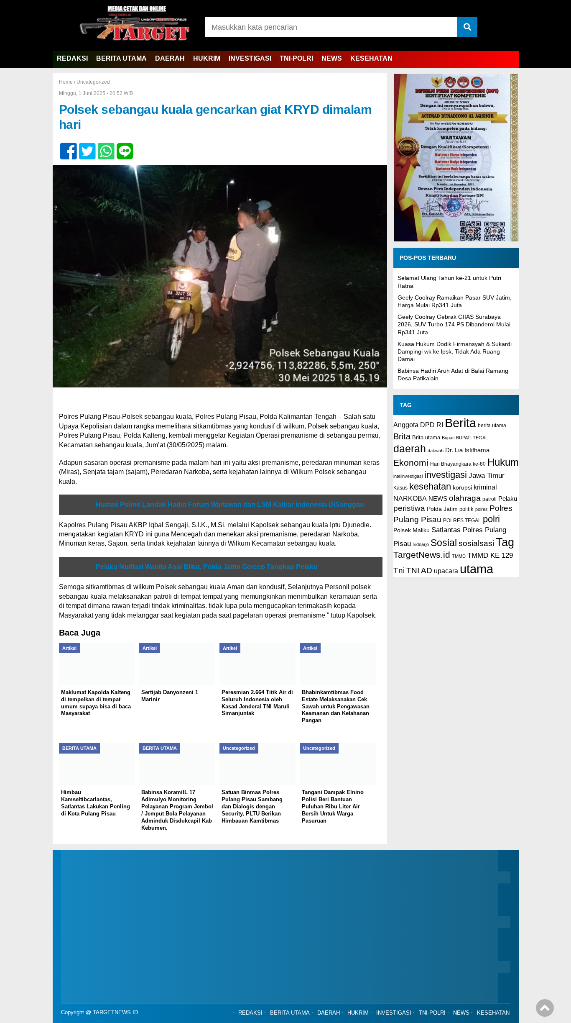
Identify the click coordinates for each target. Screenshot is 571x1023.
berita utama (492, 425)
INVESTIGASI (250, 58)
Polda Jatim (442, 508)
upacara (446, 570)
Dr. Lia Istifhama (467, 450)
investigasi (445, 474)
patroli (489, 499)
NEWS (331, 58)
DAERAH (170, 58)
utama (476, 569)
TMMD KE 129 (490, 555)
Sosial (444, 543)
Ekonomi (410, 462)
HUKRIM (206, 58)
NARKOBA (410, 498)
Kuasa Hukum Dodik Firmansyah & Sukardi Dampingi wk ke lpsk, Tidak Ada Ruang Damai (455, 351)
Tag (505, 542)
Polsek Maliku (411, 530)
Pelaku (507, 498)
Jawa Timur (487, 475)
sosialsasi (476, 543)
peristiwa (409, 508)
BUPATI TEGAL (472, 437)
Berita (460, 423)
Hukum (503, 462)
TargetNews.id (421, 555)
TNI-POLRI (296, 58)
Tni (399, 570)
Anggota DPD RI (418, 424)
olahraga (465, 498)
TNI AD (419, 570)
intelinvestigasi (408, 476)
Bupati (448, 437)
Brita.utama (426, 437)
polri (491, 519)
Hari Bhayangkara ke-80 (458, 464)
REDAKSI (72, 58)
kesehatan (430, 486)
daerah (409, 448)
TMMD (459, 556)
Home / (67, 82)
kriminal (485, 487)
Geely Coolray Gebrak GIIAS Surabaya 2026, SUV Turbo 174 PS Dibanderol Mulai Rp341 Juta (454, 324)
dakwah (436, 450)
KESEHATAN (371, 58)
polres (481, 509)
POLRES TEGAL (462, 520)
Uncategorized (93, 82)
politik (466, 509)
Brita (401, 436)
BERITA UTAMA (121, 58)
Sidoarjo (421, 544)
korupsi (462, 487)
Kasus (400, 488)
